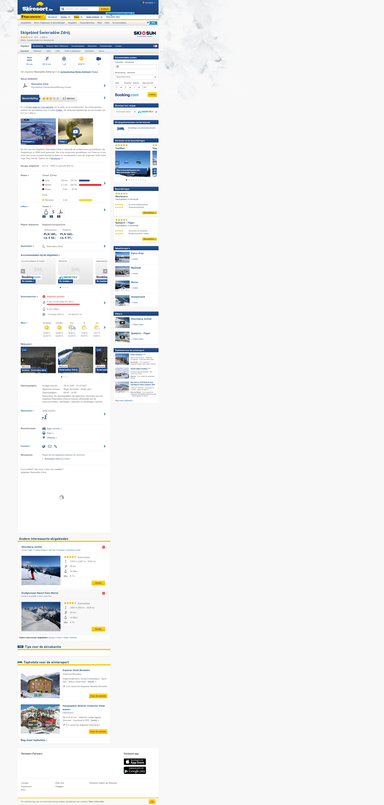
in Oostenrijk (133, 199)
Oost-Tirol (47, 596)
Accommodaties (119, 23)
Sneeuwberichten (87, 23)
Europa (24, 550)
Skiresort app (131, 754)
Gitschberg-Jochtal (73, 550)
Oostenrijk (32, 596)
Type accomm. (148, 83)
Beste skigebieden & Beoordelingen (49, 23)
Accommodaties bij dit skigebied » (40, 255)
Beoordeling (38, 46)
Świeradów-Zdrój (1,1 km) (56, 459)
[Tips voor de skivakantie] (151, 23)
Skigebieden (26, 23)
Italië (30, 550)
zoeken (152, 94)
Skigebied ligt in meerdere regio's (119, 13)
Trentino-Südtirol (40, 550)
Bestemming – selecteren (125, 72)
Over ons (59, 783)
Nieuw (101, 51)
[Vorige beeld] (117, 163)
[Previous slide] (23, 271)
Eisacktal (61, 550)
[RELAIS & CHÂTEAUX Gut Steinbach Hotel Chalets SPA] (122, 387)
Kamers (136, 83)
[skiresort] (37, 7)
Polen (95, 72)
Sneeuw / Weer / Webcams (57, 46)
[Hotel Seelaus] (122, 359)
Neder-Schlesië (70, 638)
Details (98, 583)
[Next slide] (105, 271)
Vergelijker (72, 23)
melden (58, 469)
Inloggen (59, 786)
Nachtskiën (89, 51)
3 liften (59, 110)
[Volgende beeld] (155, 163)
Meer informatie (96, 801)
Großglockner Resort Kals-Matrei (39, 593)
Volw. (117, 83)
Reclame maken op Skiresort (103, 783)
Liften (107, 23)
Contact (118, 46)
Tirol (40, 596)
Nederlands (149, 3)
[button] (126, 95)
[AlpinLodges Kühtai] (122, 373)
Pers (23, 790)
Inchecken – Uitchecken (124, 62)
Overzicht (24, 51)
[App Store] (135, 765)
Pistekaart (37, 51)
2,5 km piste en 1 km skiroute (39, 107)
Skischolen (92, 46)
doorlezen (55, 158)
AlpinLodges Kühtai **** (140, 369)
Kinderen (127, 83)
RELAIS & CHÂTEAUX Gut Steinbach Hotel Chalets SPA (142, 383)
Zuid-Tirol (51, 550)
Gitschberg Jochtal (31, 547)
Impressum (26, 786)
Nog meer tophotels (33, 740)
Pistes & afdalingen (72, 51)
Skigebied (24, 46)
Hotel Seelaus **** (138, 355)
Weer (99, 23)
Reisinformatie (106, 46)
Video (48, 51)
